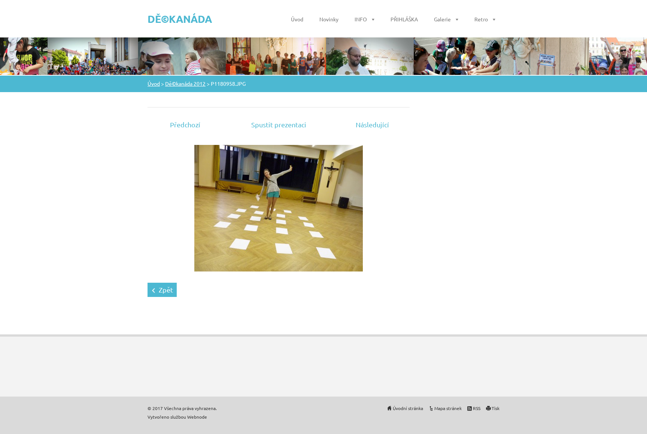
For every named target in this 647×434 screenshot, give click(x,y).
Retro (481, 19)
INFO (361, 19)
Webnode (197, 417)
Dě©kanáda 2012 (185, 83)
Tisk (495, 408)
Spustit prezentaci (278, 124)
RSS (476, 408)
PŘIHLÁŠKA (404, 19)
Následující (372, 124)
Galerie (442, 19)
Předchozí (185, 124)
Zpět (166, 290)
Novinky (328, 19)
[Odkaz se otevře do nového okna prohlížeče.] (278, 207)
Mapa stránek (448, 408)
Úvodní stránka (408, 408)
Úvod (297, 19)
